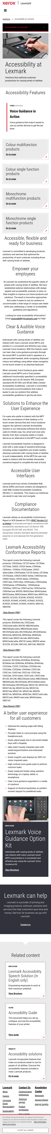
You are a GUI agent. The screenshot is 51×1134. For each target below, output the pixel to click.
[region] (25, 1124)
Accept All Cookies (25, 1130)
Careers (6, 1096)
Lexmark (7, 1087)
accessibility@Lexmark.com (24, 318)
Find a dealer (24, 1114)
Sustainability (8, 1111)
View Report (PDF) (11, 612)
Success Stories (41, 1100)
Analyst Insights (41, 1104)
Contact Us (25, 1087)
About (5, 1091)
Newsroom (39, 1095)
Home (33, 3)
